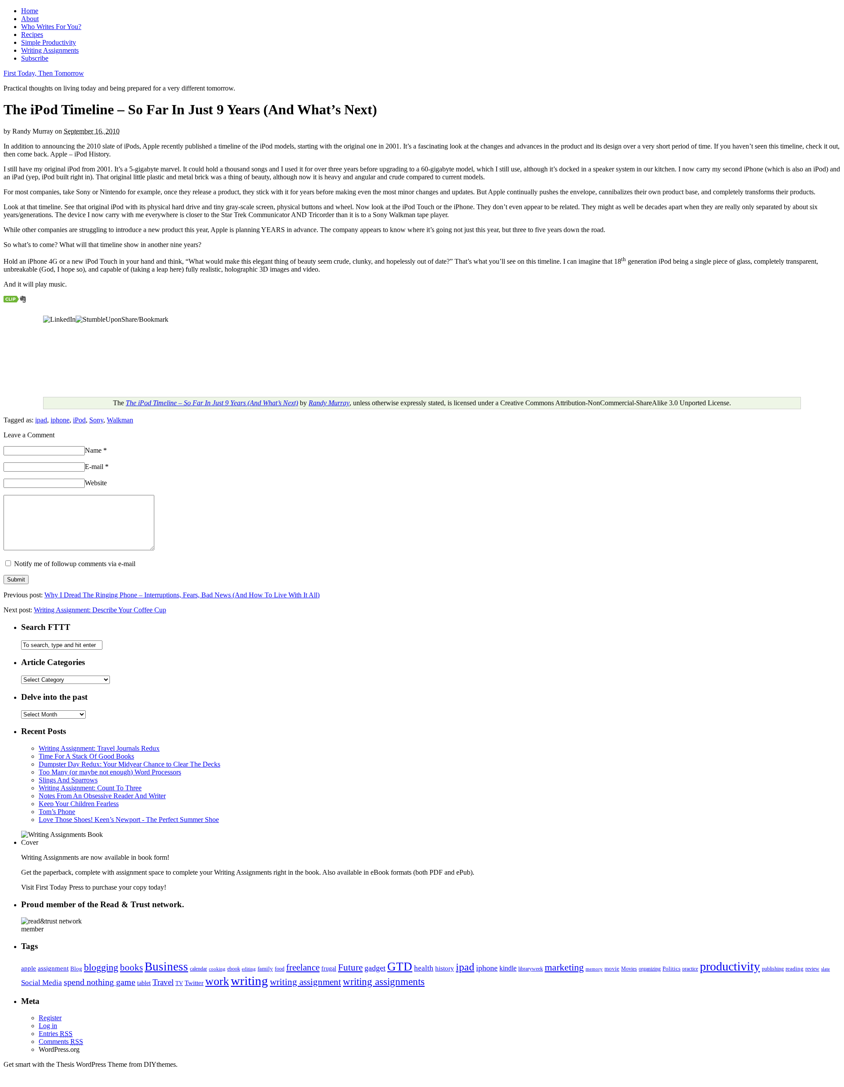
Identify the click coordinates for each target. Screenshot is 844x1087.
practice (690, 969)
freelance (303, 967)
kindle (508, 968)
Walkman (120, 420)
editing (249, 969)
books (131, 967)
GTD (399, 966)
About (30, 18)
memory (594, 969)
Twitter (194, 982)
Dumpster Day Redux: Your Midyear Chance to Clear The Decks (129, 764)
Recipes (32, 34)
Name (96, 450)
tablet (144, 983)
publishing (773, 969)
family (265, 968)
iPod (79, 420)
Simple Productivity (48, 42)
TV (179, 983)
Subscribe (34, 58)
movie (611, 968)
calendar (198, 969)
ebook (233, 969)
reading (795, 968)
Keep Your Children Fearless (79, 803)
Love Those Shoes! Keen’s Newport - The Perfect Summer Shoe (129, 819)
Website (96, 483)
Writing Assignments (50, 50)
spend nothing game (99, 982)
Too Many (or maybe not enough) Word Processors (110, 772)
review (812, 969)
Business (166, 966)
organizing (650, 969)
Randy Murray (329, 403)
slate (825, 969)
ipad (41, 420)
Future (350, 967)
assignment (53, 968)
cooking (217, 969)
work (217, 981)
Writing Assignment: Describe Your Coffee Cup (100, 610)
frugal (328, 968)
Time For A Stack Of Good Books (86, 756)
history (444, 968)
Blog (76, 968)
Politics (671, 968)
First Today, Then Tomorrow (44, 73)
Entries (56, 1033)
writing (249, 981)
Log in (48, 1025)
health (423, 968)
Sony (96, 420)
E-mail (97, 466)
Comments (61, 1041)
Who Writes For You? (51, 26)
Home (29, 11)
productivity (730, 966)
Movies (629, 969)
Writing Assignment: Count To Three (90, 788)
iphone (60, 420)
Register (50, 1018)
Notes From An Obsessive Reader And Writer (102, 796)
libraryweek (530, 969)
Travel (163, 982)
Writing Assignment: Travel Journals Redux (99, 748)
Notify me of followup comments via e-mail (74, 563)
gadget (375, 967)
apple (28, 968)
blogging (101, 967)
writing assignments (384, 981)
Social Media (41, 982)
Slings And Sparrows (68, 780)
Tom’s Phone (57, 811)
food (279, 969)
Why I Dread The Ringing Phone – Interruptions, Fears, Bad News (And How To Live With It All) (182, 595)
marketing (564, 967)
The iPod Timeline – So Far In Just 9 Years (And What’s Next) (212, 403)
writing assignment (305, 982)
